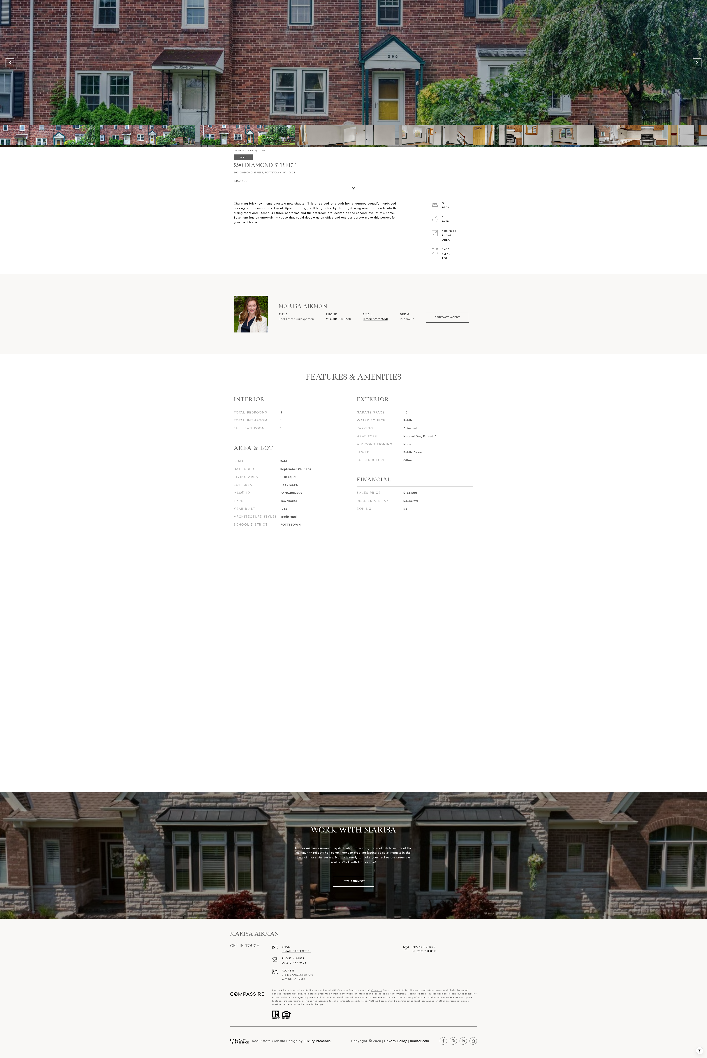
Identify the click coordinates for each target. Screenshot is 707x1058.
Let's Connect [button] (353, 881)
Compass (376, 990)
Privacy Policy (395, 1041)
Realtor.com (419, 1041)
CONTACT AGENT (447, 317)
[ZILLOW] (473, 1041)
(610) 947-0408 (296, 962)
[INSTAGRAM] (453, 1041)
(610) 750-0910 (340, 319)
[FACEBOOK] (443, 1041)
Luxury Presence (317, 1041)
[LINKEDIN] (463, 1041)
